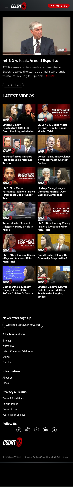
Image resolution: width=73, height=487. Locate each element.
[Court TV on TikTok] (54, 429)
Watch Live (59, 5)
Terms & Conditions (13, 398)
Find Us (7, 362)
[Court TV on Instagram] (27, 429)
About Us (7, 377)
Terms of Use (10, 409)
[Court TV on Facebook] (18, 429)
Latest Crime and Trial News (18, 351)
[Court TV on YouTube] (45, 429)
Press (6, 383)
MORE (50, 76)
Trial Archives (13, 85)
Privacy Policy (10, 403)
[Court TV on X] (36, 429)
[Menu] (6, 5)
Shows (6, 356)
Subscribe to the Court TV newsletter (23, 324)
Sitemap (7, 340)
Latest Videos (18, 96)
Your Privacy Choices (14, 414)
